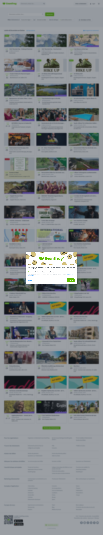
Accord (71, 280)
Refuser (30, 280)
